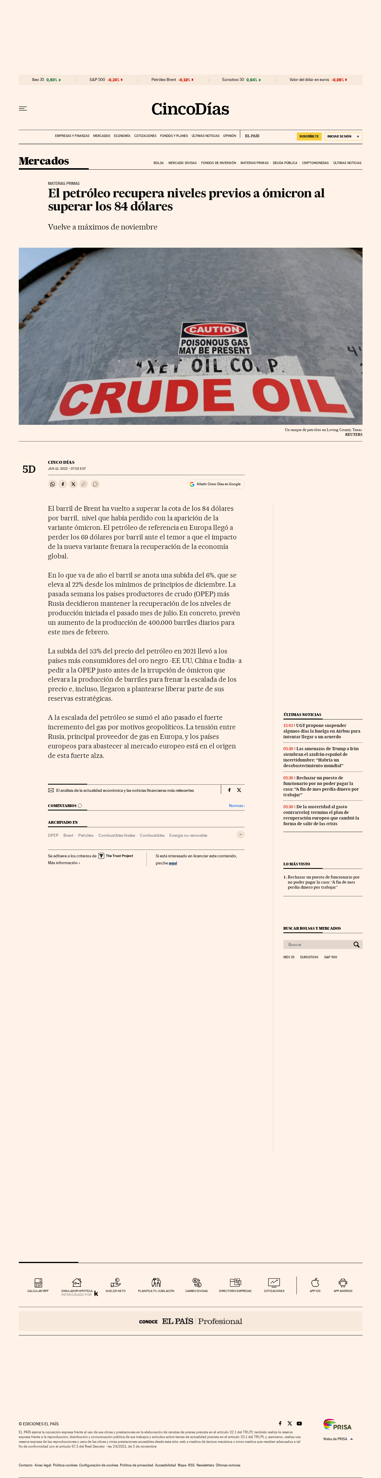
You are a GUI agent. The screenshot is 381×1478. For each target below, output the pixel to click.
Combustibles (152, 835)
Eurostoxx (309, 957)
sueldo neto (116, 1291)
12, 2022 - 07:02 (66, 469)
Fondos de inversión (218, 163)
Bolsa (159, 163)
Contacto (26, 1465)
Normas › (237, 805)
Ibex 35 (38, 80)
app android (343, 1291)
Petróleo (86, 835)
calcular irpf (38, 1291)
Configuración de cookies (98, 1465)
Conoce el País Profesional (191, 1321)
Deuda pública (285, 163)
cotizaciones (274, 1291)
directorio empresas (235, 1291)
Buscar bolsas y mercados (312, 928)
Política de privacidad (136, 1465)
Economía (122, 136)
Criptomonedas (315, 163)
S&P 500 (97, 80)
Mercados (101, 136)
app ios (315, 1291)
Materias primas (254, 163)
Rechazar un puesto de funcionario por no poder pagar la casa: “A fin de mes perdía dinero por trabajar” (321, 786)
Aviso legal (43, 1465)
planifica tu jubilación (156, 1291)
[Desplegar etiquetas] (241, 835)
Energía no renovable (188, 835)
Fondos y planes (174, 136)
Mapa (182, 1465)
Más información (63, 862)
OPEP (53, 835)
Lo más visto (296, 864)
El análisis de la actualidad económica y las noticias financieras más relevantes (125, 790)
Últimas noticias (205, 136)
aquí (173, 862)
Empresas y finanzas (72, 136)
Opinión (229, 136)
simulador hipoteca (77, 1291)
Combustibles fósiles (117, 835)
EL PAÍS (249, 134)
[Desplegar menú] (23, 109)
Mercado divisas (182, 163)
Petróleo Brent (164, 80)
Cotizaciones (145, 136)
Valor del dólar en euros (309, 80)
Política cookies (65, 1465)
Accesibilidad (165, 1465)
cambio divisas (196, 1291)
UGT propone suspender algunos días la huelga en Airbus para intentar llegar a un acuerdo (321, 731)
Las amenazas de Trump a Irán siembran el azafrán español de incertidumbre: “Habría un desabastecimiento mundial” (321, 757)
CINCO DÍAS (61, 462)
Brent (68, 835)
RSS (191, 1465)
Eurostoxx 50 (233, 80)
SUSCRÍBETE (309, 136)
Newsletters (205, 1465)
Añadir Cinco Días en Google (219, 484)
